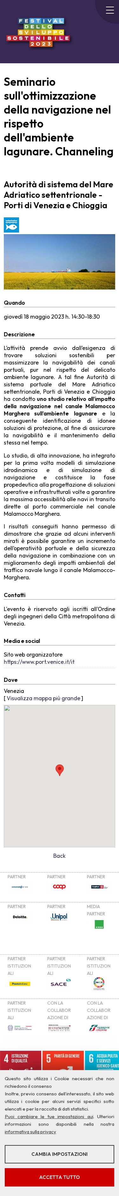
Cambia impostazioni (59, 1154)
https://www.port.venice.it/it (39, 661)
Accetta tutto (59, 1177)
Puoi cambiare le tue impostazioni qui (49, 1116)
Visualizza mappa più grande (43, 698)
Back (59, 855)
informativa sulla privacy (30, 1132)
